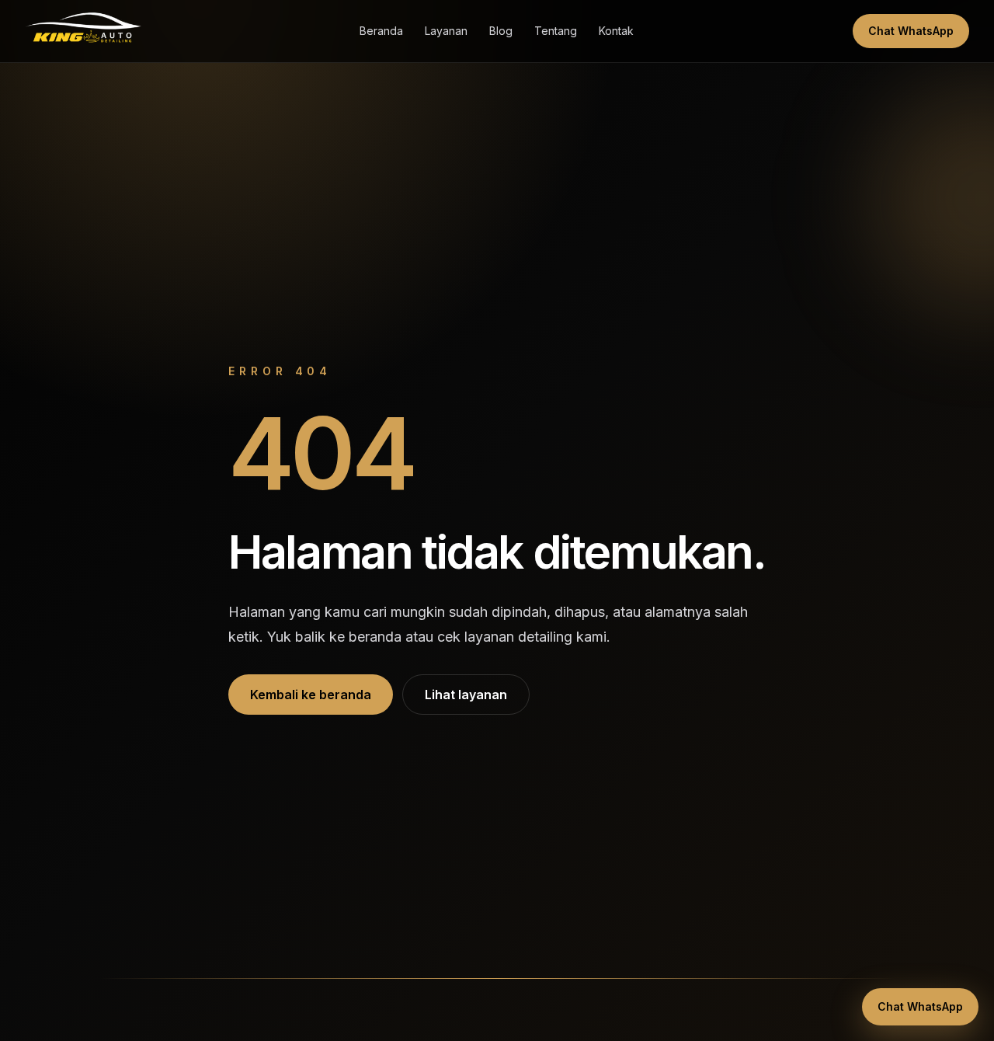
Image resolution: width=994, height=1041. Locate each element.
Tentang (555, 30)
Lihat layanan (466, 694)
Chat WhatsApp (911, 30)
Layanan (446, 30)
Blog (501, 30)
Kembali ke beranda (310, 694)
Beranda (381, 30)
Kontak (616, 30)
